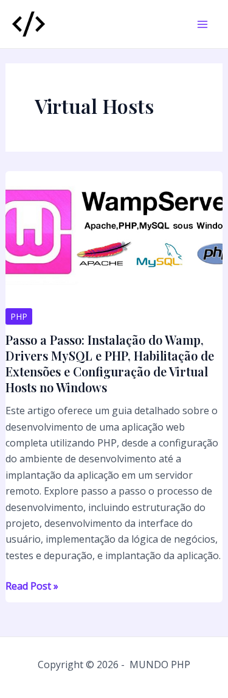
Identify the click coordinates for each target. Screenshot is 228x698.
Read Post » (31, 586)
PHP (18, 316)
